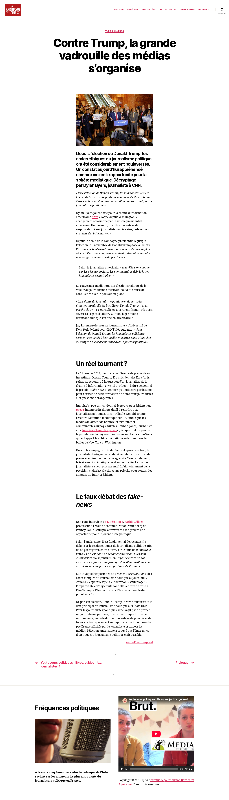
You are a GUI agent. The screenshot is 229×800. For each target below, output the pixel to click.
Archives (202, 10)
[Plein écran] (190, 769)
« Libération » (114, 522)
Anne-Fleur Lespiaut (139, 642)
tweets (80, 410)
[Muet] (186, 769)
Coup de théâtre (167, 10)
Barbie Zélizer (133, 522)
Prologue (119, 10)
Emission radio (187, 10)
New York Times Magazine (99, 430)
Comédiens (132, 10)
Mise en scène (148, 10)
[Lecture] (122, 769)
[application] (156, 734)
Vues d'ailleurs (114, 31)
